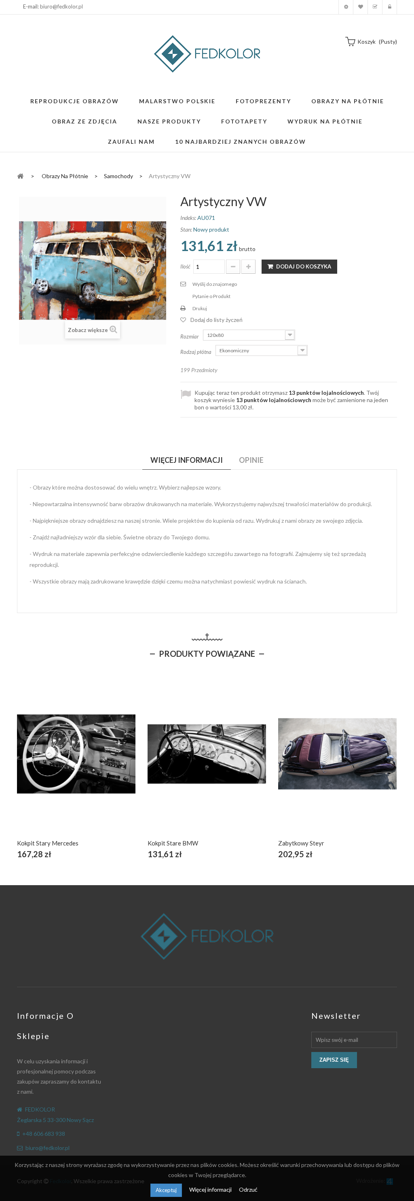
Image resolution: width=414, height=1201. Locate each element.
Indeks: (188, 217)
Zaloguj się (389, 7)
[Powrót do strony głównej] (20, 175)
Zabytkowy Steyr (301, 843)
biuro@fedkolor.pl (61, 6)
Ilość (185, 266)
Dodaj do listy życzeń (216, 319)
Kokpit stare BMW (173, 843)
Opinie (251, 460)
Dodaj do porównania (95, 763)
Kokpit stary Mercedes (47, 843)
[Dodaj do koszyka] (57, 763)
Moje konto (346, 7)
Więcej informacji (211, 1189)
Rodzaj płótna (196, 352)
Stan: (186, 229)
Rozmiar (190, 336)
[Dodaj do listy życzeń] (76, 763)
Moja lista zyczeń (360, 7)
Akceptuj (166, 1190)
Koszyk (375, 7)
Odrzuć (248, 1189)
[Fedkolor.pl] (207, 54)
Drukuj (199, 308)
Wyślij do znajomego (214, 284)
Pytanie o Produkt (211, 296)
